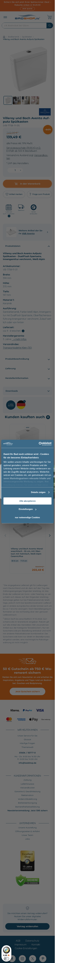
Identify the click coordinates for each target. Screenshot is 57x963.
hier (39, 485)
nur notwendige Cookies (27, 517)
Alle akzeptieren (27, 501)
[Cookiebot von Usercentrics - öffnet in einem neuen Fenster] (39, 444)
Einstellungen (26, 509)
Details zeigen (38, 492)
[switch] (6, 958)
